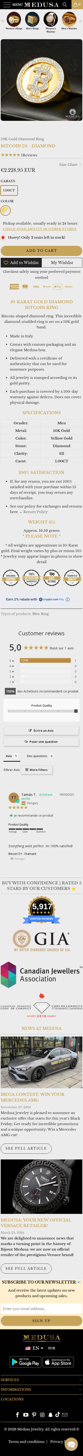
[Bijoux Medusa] (41, 4)
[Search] (66, 5)
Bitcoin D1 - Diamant (22, 854)
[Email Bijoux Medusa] (64, 1415)
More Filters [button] (38, 770)
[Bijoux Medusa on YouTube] (26, 1415)
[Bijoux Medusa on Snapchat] (50, 1415)
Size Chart (68, 164)
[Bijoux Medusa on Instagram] (42, 1415)
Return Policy (35, 512)
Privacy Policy (62, 1442)
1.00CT (9, 190)
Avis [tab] (9, 756)
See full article (26, 1148)
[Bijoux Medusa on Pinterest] (34, 1415)
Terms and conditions (26, 1442)
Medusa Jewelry (30, 1429)
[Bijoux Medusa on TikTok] (57, 1415)
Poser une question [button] (44, 742)
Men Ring (40, 614)
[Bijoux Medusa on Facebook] (17, 1415)
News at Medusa (42, 1028)
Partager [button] (19, 858)
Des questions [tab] (37, 756)
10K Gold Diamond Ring (22, 139)
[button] (71, 1444)
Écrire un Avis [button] (43, 730)
